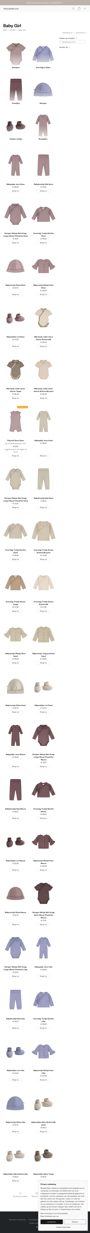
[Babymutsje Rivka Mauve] (15, 893)
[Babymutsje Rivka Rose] (15, 266)
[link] (57, 2)
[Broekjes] (16, 86)
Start (5, 30)
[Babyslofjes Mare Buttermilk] (15, 1155)
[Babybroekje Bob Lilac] (15, 999)
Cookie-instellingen (36, 1223)
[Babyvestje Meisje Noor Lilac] (43, 1051)
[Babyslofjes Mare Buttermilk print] (43, 1103)
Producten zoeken (20, 1196)
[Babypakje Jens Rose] (15, 165)
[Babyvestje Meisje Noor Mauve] (43, 841)
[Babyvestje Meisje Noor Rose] (43, 266)
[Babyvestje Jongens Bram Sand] (43, 634)
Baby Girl (22, 30)
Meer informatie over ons (49, 1216)
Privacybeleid (33, 1220)
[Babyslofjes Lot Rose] (15, 317)
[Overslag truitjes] (43, 51)
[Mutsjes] (43, 86)
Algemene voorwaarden (17, 1220)
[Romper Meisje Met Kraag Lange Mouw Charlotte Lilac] (15, 947)
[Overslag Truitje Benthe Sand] (15, 530)
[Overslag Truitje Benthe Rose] (43, 214)
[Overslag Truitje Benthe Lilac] (43, 999)
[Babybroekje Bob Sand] (43, 479)
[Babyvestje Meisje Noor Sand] (15, 634)
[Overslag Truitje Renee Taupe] (15, 582)
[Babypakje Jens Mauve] (15, 735)
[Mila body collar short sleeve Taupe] (15, 369)
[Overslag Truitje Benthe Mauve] (43, 789)
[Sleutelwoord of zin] (60, 42)
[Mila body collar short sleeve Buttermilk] (43, 317)
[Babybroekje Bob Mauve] (15, 789)
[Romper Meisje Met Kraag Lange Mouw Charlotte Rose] (15, 214)
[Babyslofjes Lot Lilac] (15, 1051)
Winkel (12, 30)
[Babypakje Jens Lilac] (43, 947)
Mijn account (37, 1196)
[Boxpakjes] (43, 122)
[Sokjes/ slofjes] (16, 122)
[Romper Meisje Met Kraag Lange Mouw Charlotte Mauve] (43, 735)
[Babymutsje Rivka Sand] (15, 686)
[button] (11, 8)
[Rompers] (16, 51)
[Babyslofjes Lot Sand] (43, 686)
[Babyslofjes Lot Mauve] (15, 841)
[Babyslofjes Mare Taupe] (43, 1155)
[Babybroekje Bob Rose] (43, 165)
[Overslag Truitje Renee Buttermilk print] (43, 530)
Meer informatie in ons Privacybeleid (54, 1213)
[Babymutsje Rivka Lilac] (15, 1103)
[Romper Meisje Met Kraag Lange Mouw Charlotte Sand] (15, 479)
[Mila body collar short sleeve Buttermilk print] (43, 369)
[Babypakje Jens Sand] (43, 421)
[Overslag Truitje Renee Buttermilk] (43, 582)
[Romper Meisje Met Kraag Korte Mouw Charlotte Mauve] (43, 893)
